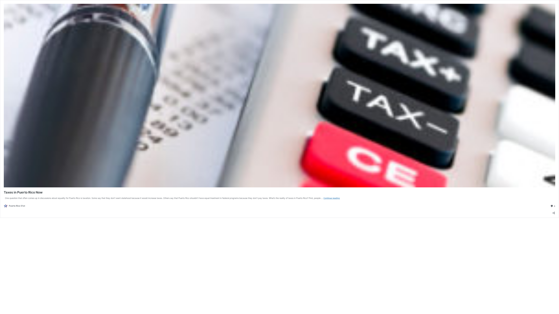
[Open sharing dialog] (553, 212)
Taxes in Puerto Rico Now (23, 192)
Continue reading (331, 198)
